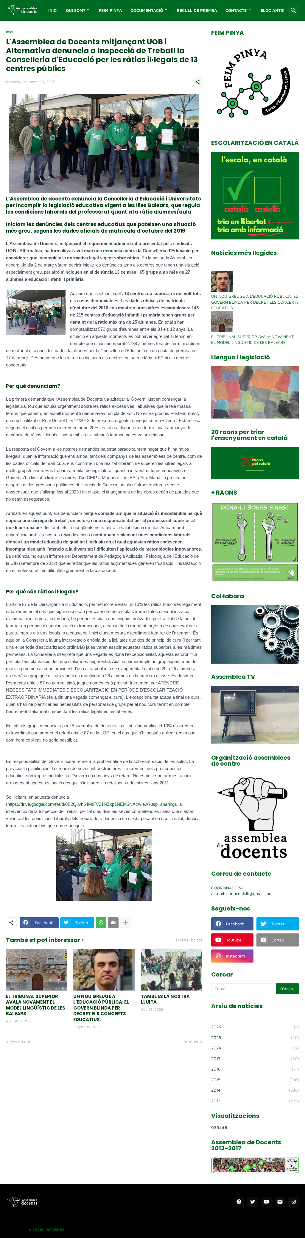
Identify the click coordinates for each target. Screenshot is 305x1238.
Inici (9, 32)
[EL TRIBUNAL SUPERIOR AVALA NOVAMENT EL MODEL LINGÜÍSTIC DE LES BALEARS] (36, 970)
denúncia (112, 250)
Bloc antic (272, 10)
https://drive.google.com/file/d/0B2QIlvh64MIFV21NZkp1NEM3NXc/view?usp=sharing (91, 804)
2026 (255, 1026)
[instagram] (293, 1202)
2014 (255, 1090)
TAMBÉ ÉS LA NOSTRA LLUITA (165, 999)
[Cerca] (293, 10)
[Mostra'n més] (125, 922)
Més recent (20, 1041)
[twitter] (252, 1202)
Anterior (191, 1041)
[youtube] (266, 1202)
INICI (52, 10)
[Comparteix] (197, 82)
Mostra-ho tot (189, 940)
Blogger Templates (46, 1228)
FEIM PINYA (110, 10)
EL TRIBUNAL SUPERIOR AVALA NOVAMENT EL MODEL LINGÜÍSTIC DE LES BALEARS (35, 1005)
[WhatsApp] (101, 922)
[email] (280, 1202)
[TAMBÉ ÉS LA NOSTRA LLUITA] (171, 970)
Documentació (146, 10)
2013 (255, 1100)
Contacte (236, 10)
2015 (255, 1079)
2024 (255, 1047)
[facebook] (239, 1202)
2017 (255, 1058)
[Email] (113, 922)
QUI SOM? (75, 10)
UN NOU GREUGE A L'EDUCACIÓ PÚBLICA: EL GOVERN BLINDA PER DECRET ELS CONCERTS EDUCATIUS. (101, 1008)
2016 (255, 1068)
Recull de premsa (197, 10)
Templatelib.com (83, 1228)
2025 (255, 1037)
